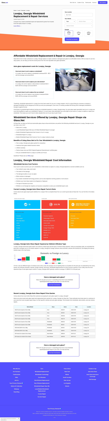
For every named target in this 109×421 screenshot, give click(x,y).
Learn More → (17, 26)
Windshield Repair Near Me (42, 386)
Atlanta (67, 386)
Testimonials (88, 2)
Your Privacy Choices (16, 383)
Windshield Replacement (42, 371)
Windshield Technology (42, 374)
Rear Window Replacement (41, 383)
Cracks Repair (42, 394)
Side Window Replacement (41, 380)
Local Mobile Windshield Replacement (42, 390)
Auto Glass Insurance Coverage (92, 375)
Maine (67, 374)
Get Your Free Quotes (54, 284)
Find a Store (67, 368)
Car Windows (42, 377)
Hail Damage (92, 379)
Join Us (16, 380)
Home (15, 10)
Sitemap (16, 389)
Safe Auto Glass (92, 371)
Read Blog (16, 392)
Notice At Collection (16, 386)
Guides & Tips (80, 2)
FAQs (29, 155)
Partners (94, 2)
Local (19, 10)
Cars (41, 368)
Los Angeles (67, 383)
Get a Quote (103, 2)
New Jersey (67, 380)
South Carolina (67, 377)
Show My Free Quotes (72, 39)
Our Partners (16, 371)
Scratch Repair (42, 396)
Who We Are (73, 2)
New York (67, 371)
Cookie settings (3, 419)
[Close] (18, 418)
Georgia (23, 10)
